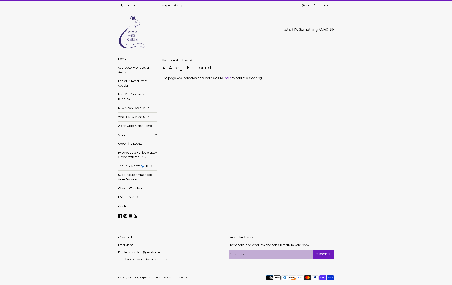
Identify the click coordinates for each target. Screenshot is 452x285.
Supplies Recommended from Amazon (135, 177)
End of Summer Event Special (132, 83)
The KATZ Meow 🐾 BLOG (135, 166)
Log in (166, 5)
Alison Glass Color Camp (137, 126)
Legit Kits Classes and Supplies (133, 96)
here (228, 78)
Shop (137, 135)
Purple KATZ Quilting (151, 277)
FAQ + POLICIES (128, 197)
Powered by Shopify (175, 277)
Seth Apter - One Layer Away (133, 70)
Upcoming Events (130, 144)
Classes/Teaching (130, 188)
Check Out (327, 5)
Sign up (178, 5)
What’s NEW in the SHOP (134, 117)
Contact (124, 206)
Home (122, 59)
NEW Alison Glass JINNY (133, 108)
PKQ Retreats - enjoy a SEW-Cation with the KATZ (137, 155)
